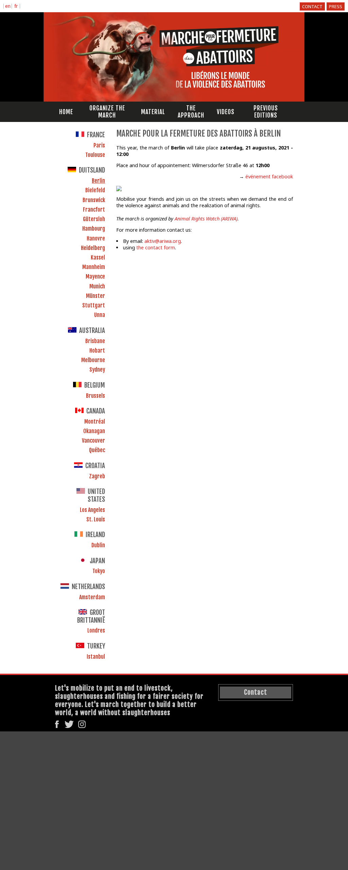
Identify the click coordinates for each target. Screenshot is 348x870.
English (8, 7)
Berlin (98, 180)
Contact (312, 6)
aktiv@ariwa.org (162, 241)
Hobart (97, 350)
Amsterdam (92, 597)
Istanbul (96, 656)
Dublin (98, 545)
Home (66, 112)
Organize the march (107, 112)
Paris (99, 145)
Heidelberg (93, 248)
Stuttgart (93, 305)
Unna (99, 315)
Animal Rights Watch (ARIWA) (206, 218)
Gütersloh (94, 219)
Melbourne (93, 360)
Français (16, 7)
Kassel (98, 257)
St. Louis (95, 519)
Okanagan (94, 431)
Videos (225, 112)
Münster (95, 295)
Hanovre (96, 238)
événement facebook (269, 176)
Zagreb (97, 476)
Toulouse (95, 155)
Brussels (95, 395)
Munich (97, 286)
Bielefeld (95, 190)
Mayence (95, 276)
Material (153, 112)
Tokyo (98, 571)
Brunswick (94, 200)
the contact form (155, 247)
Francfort (94, 209)
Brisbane (95, 341)
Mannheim (93, 267)
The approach (191, 112)
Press (335, 6)
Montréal (94, 421)
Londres (96, 630)
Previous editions (266, 112)
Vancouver (93, 440)
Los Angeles (92, 510)
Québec (97, 450)
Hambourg (93, 228)
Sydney (97, 369)
